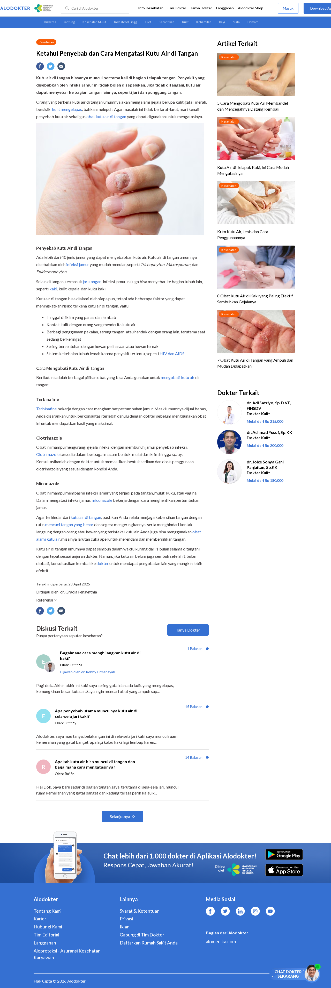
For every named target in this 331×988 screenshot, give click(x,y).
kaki (53, 288)
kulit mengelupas (67, 109)
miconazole (102, 500)
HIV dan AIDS (172, 353)
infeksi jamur (77, 264)
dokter (102, 563)
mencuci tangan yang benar (69, 524)
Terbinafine (46, 408)
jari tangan (92, 281)
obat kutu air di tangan (106, 116)
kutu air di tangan (86, 517)
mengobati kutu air (177, 377)
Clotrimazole (47, 454)
